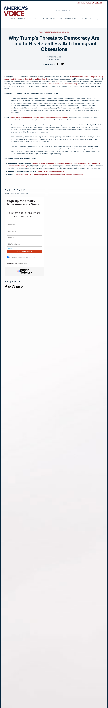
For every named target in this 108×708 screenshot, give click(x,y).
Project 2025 (49, 32)
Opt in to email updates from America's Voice (22, 257)
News (60, 19)
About (13, 19)
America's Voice (90, 3)
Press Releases (24, 19)
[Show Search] (97, 19)
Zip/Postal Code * (14, 243)
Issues (37, 19)
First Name (12, 223)
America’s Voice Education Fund (79, 19)
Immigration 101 (48, 19)
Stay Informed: (63, 10)
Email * (10, 236)
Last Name (11, 230)
